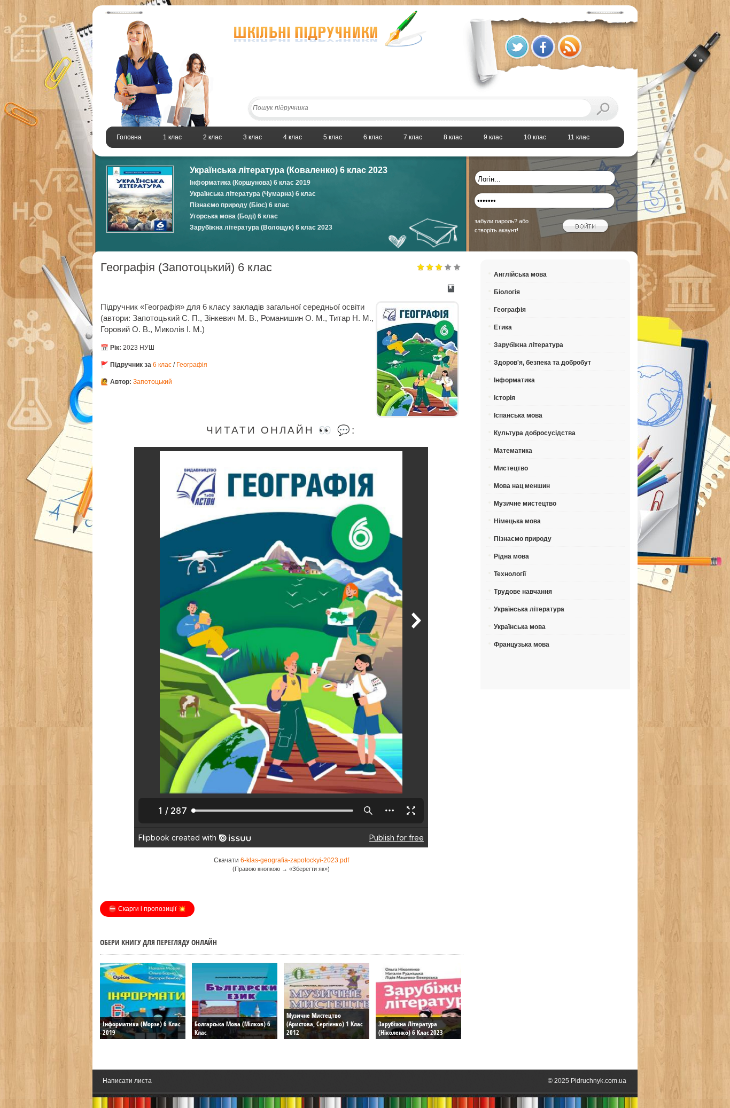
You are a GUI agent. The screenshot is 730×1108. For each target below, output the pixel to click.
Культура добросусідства (535, 433)
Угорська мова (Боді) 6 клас (234, 216)
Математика (513, 450)
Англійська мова (520, 274)
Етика (503, 327)
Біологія (507, 292)
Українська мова (520, 627)
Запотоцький (152, 382)
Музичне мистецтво (525, 503)
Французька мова (521, 644)
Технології (510, 574)
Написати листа (127, 1081)
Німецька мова (517, 521)
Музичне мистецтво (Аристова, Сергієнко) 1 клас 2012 (324, 1024)
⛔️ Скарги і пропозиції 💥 (147, 909)
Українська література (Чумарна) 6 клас (253, 194)
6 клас (162, 364)
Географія (191, 364)
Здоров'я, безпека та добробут (542, 362)
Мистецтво (511, 468)
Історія (504, 398)
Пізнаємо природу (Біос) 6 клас (239, 205)
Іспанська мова (518, 415)
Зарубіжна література (528, 345)
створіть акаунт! (496, 230)
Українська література (529, 609)
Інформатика (514, 380)
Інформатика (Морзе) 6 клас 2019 (141, 1028)
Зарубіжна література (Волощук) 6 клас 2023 (261, 227)
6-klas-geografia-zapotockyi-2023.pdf (294, 860)
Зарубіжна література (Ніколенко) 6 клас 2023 (410, 1028)
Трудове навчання (523, 591)
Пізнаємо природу (523, 539)
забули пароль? (496, 221)
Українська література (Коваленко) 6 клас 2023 (288, 170)
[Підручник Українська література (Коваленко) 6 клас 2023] (140, 230)
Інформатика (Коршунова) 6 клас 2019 (250, 182)
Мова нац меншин (522, 486)
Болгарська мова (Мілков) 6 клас (232, 1028)
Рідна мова (511, 556)
